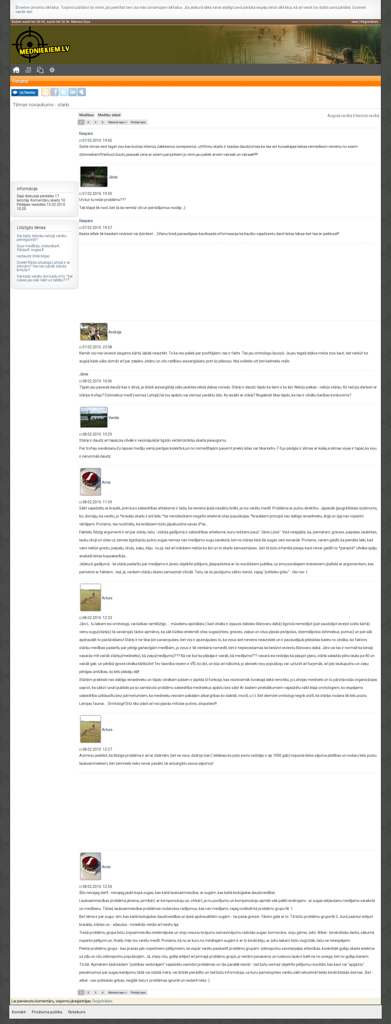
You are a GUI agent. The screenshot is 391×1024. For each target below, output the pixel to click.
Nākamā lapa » (117, 122)
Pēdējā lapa (138, 122)
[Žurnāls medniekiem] (28, 70)
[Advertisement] (44, 144)
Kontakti (19, 1012)
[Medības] (52, 70)
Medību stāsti (109, 115)
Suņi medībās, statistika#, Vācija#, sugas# (38, 248)
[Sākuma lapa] (16, 70)
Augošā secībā (339, 116)
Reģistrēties (369, 22)
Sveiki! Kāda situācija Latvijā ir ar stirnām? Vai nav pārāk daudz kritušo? (43, 266)
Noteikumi (76, 1012)
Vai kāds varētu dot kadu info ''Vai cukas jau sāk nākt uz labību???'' (45, 278)
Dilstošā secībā (367, 116)
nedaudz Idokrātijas (33, 256)
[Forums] (40, 70)
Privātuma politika (47, 1012)
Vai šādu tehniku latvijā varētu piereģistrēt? (41, 238)
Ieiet (355, 22)
